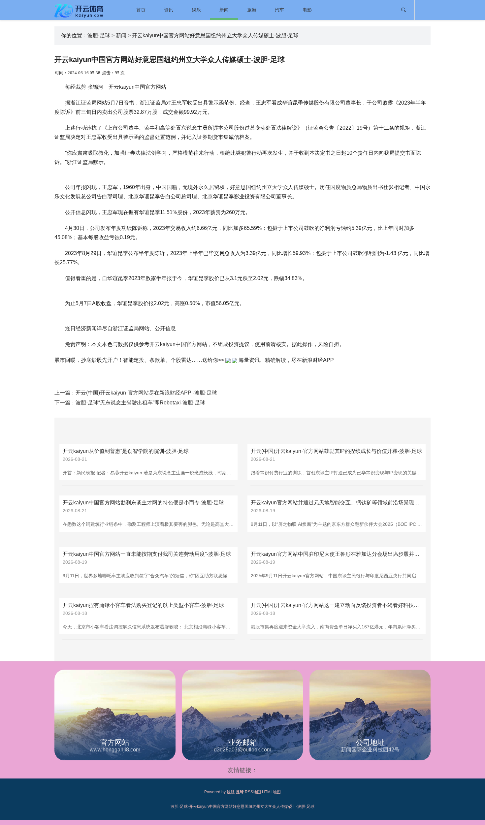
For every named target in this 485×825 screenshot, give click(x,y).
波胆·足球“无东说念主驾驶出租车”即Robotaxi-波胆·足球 (140, 402)
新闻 (224, 10)
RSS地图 (253, 792)
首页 (141, 10)
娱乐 (196, 10)
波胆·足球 (98, 35)
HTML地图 (271, 792)
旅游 (251, 10)
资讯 (168, 10)
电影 (307, 10)
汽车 (279, 10)
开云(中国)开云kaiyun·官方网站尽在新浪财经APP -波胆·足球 (146, 393)
